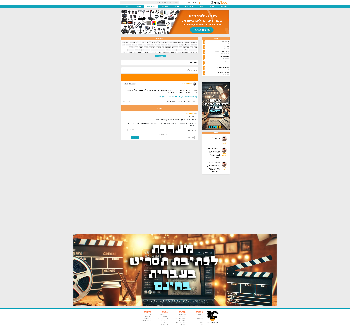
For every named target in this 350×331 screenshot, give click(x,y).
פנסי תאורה (186, 47)
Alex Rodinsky (187, 84)
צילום (160, 42)
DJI (163, 47)
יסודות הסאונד (181, 316)
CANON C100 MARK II (183, 52)
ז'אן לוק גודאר (164, 320)
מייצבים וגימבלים (193, 52)
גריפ (188, 44)
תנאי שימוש (148, 316)
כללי (124, 44)
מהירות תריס (182, 324)
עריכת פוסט (175, 47)
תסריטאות (157, 44)
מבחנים (201, 6)
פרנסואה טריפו (164, 324)
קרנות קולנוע (162, 50)
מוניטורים (126, 52)
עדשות (143, 42)
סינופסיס (146, 47)
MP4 (196, 47)
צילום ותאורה (199, 318)
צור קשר (128, 6)
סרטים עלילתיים (138, 52)
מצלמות (140, 44)
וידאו (145, 44)
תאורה (139, 42)
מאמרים (212, 6)
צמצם (191, 47)
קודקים (173, 50)
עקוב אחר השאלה (174, 97)
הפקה (136, 47)
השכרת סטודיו (151, 6)
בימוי (148, 42)
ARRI (160, 52)
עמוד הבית (223, 6)
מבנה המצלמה (181, 320)
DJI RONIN (137, 50)
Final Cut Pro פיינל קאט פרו (190, 42)
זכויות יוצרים (152, 47)
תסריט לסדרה (154, 42)
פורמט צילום (194, 44)
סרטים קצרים (189, 6)
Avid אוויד (134, 44)
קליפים (155, 52)
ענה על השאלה (190, 97)
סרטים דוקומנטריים (147, 52)
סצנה (180, 47)
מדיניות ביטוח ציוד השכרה (144, 320)
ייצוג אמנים (173, 52)
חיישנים (131, 47)
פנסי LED (168, 50)
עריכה (180, 44)
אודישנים (128, 44)
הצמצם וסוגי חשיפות (180, 318)
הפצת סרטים (133, 42)
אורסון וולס (165, 316)
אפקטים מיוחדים (193, 50)
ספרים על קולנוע (146, 50)
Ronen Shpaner (190, 113)
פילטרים (159, 47)
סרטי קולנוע (164, 44)
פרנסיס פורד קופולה (163, 318)
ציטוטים (139, 6)
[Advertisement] (218, 203)
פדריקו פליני (165, 322)
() (163, 134)
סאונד (176, 44)
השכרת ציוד (164, 6)
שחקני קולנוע (125, 42)
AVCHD (131, 52)
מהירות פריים (154, 50)
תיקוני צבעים (131, 50)
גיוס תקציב (170, 44)
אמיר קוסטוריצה (164, 314)
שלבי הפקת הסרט (180, 322)
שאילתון (177, 6)
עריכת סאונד (180, 50)
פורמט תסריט (182, 314)
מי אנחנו (147, 312)
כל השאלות (160, 56)
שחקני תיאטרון (166, 52)
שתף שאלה (161, 97)
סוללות (186, 50)
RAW (185, 44)
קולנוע (164, 42)
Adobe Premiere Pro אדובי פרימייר (175, 42)
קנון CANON (168, 47)
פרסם (135, 137)
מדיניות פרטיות (147, 318)
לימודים (141, 47)
